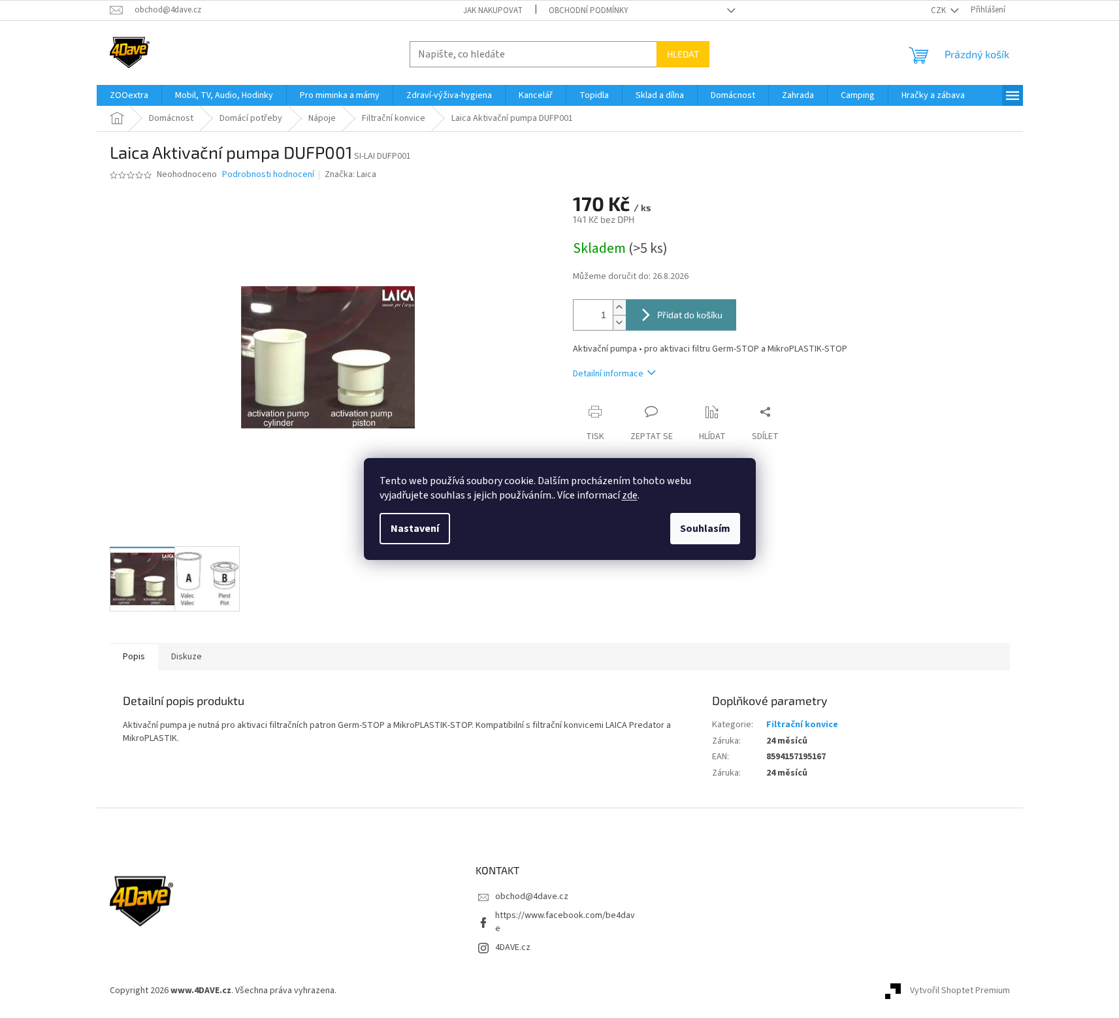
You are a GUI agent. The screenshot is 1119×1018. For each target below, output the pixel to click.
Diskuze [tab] (186, 656)
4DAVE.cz (512, 947)
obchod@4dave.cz (531, 896)
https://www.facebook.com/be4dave (565, 921)
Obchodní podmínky (588, 10)
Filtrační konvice (802, 724)
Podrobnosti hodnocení (268, 175)
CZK (939, 10)
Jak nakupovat (493, 10)
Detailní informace (608, 373)
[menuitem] (129, 95)
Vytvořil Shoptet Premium (960, 991)
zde (630, 495)
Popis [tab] (134, 656)
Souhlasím (705, 528)
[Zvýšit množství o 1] (619, 307)
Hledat (683, 53)
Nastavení (415, 528)
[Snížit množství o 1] (619, 322)
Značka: (350, 174)
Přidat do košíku (689, 314)
